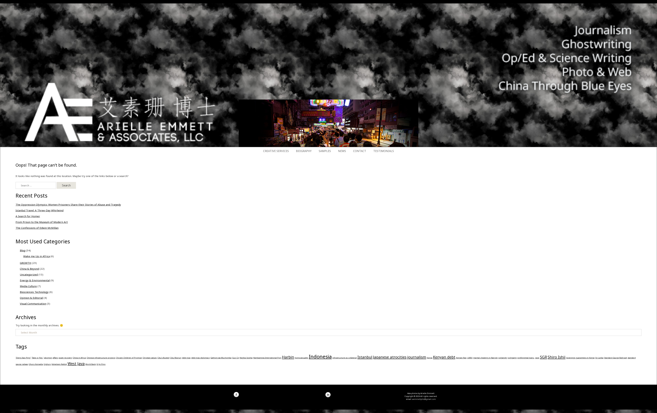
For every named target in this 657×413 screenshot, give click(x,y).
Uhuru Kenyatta (36, 364)
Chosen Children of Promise (129, 358)
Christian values (150, 358)
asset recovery (65, 358)
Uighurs (47, 364)
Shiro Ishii (556, 357)
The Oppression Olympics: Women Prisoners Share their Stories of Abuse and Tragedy (68, 204)
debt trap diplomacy (200, 358)
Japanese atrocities (390, 357)
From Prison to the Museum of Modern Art (42, 222)
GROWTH (25, 263)
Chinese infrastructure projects (101, 358)
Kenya (429, 358)
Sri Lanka (599, 358)
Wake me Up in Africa (36, 256)
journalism (416, 357)
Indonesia (320, 356)
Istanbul (364, 357)
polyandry (502, 358)
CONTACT (359, 151)
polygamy (512, 358)
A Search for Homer (28, 216)
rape (537, 358)
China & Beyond (29, 268)
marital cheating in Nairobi (485, 358)
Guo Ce (235, 358)
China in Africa (79, 358)
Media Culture (28, 286)
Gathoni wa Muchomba (220, 358)
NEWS (342, 151)
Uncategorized (29, 274)
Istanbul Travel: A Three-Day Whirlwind (39, 210)
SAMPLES (325, 151)
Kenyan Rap (461, 358)
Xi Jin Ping (100, 364)
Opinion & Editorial (31, 297)
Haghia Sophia (246, 358)
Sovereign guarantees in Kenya (580, 358)
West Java (76, 363)
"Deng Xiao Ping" (23, 358)
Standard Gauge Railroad (615, 358)
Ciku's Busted (163, 358)
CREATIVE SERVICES (276, 151)
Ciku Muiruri (175, 358)
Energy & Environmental (35, 280)
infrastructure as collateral (344, 358)
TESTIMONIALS (383, 151)
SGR (543, 357)
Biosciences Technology (34, 292)
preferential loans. (525, 358)
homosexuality (301, 358)
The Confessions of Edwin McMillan (37, 228)
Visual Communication (33, 303)
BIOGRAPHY (304, 151)
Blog (22, 250)
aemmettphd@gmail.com (424, 399)
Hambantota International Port (267, 358)
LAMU (470, 358)
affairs (55, 358)
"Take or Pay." (37, 358)
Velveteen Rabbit (59, 364)
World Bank (90, 364)
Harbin (288, 357)
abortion (48, 358)
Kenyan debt (444, 357)
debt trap (186, 358)
